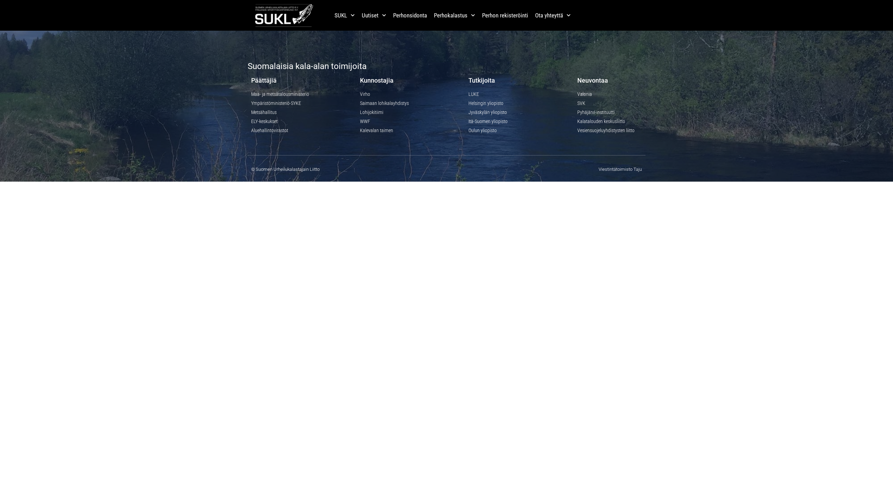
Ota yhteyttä (549, 15)
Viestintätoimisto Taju (620, 169)
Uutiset (370, 15)
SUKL (341, 15)
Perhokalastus (450, 15)
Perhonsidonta (410, 15)
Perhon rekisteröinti (505, 15)
